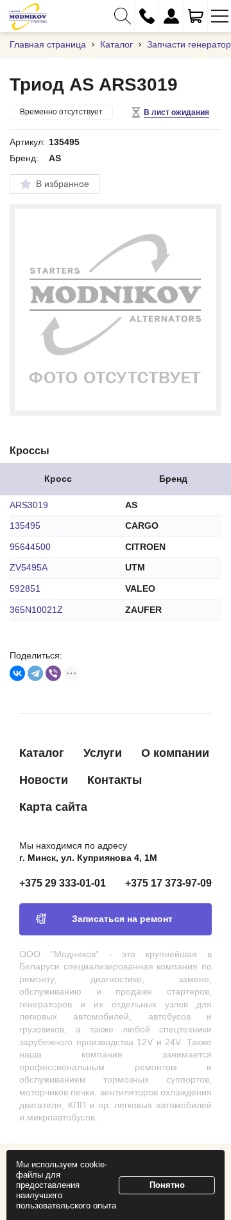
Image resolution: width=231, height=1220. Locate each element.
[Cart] (195, 16)
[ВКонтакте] (17, 673)
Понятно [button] (167, 1185)
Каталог (41, 753)
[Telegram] (35, 673)
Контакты (114, 780)
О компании (175, 753)
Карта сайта (53, 806)
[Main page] (28, 16)
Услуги (102, 753)
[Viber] (53, 673)
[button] (122, 16)
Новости (43, 780)
